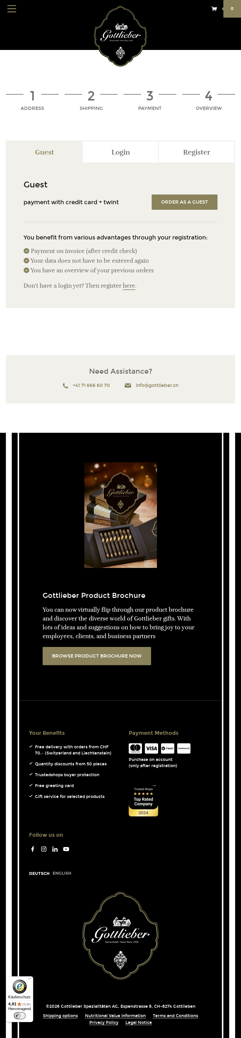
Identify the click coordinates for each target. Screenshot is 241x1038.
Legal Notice (138, 1022)
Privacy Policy (103, 1022)
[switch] (20, 1015)
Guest (44, 152)
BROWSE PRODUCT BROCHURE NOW (97, 656)
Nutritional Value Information (115, 1015)
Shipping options (60, 1015)
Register (196, 152)
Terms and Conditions (175, 1015)
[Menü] (29, 979)
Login (120, 152)
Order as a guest (184, 202)
